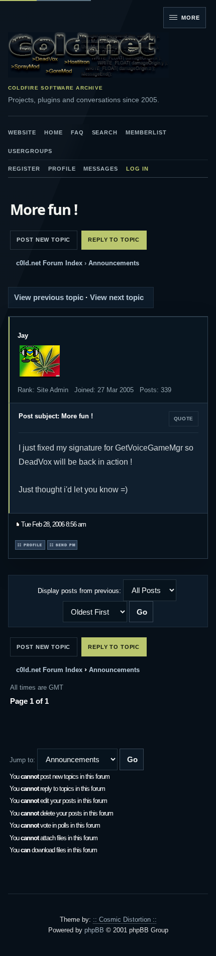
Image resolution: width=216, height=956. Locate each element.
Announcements (113, 263)
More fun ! (43, 209)
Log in (137, 169)
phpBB (94, 930)
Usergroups (30, 151)
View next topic (117, 297)
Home (53, 132)
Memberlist (146, 132)
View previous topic (48, 297)
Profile (62, 169)
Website (22, 132)
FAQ (77, 132)
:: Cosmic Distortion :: (125, 919)
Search (105, 132)
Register (24, 169)
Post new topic (43, 240)
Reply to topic (114, 240)
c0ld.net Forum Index (49, 263)
